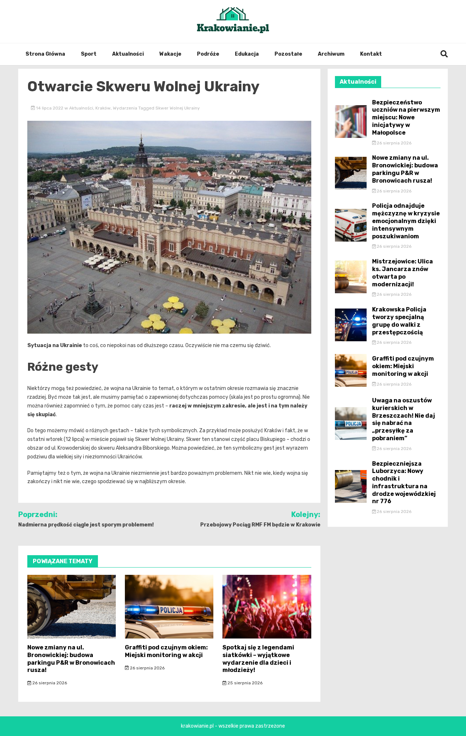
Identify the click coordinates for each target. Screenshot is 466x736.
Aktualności (128, 54)
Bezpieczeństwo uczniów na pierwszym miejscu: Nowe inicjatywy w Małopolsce (406, 117)
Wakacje (170, 54)
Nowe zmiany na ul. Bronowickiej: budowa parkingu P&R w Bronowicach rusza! (71, 658)
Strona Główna (45, 54)
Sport (88, 54)
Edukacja (247, 54)
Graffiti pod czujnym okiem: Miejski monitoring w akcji (166, 651)
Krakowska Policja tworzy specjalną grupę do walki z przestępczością (399, 320)
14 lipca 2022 (49, 108)
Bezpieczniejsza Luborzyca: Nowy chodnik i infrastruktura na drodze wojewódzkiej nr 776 (404, 482)
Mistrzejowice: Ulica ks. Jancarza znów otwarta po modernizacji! (402, 272)
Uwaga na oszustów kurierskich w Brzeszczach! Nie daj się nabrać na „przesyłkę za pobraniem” (403, 419)
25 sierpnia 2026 (244, 682)
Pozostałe (288, 54)
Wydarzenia (125, 108)
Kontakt (371, 54)
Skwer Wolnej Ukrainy (177, 108)
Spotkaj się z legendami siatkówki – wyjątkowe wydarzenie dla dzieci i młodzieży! (258, 658)
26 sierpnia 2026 (49, 682)
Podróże (208, 54)
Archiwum (331, 54)
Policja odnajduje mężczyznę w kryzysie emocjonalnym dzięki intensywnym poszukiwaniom (406, 220)
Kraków (103, 108)
